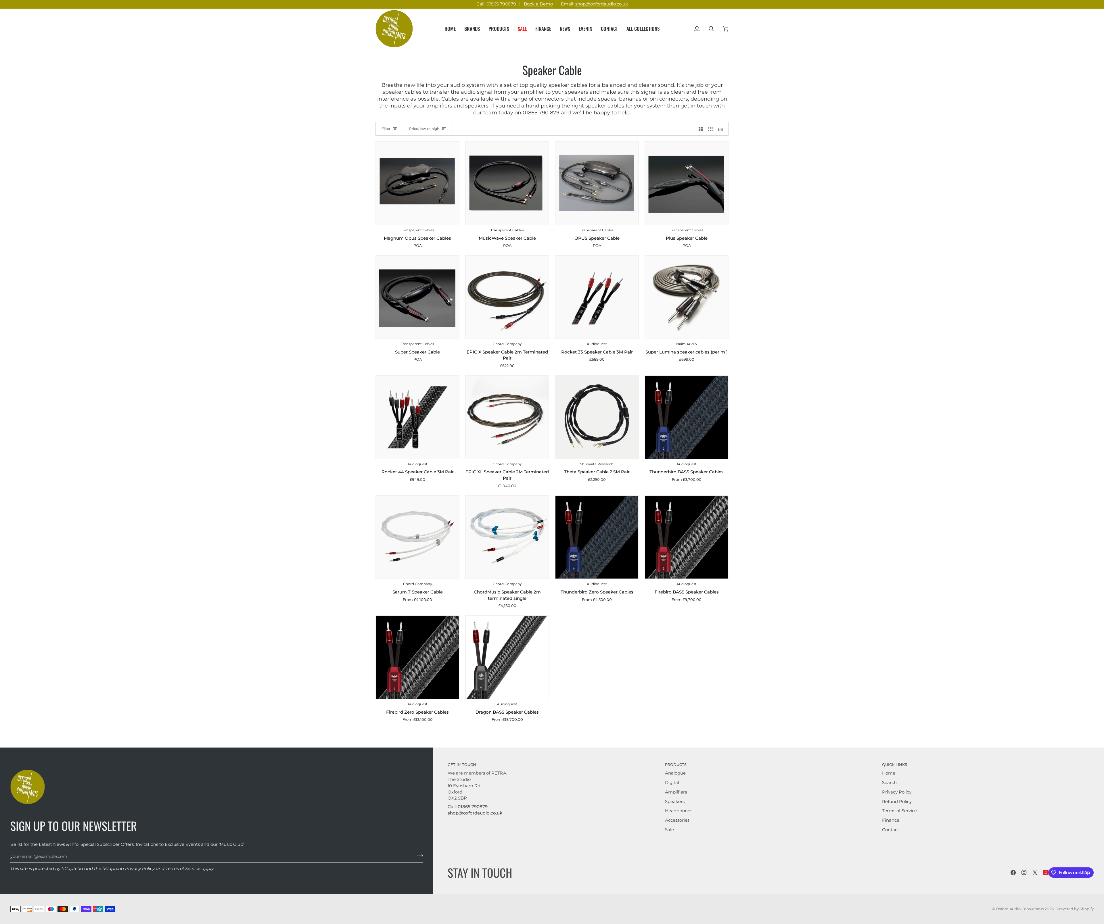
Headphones (678, 810)
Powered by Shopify (1075, 908)
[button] (472, 29)
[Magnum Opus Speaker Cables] (417, 183)
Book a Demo (538, 4)
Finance (890, 820)
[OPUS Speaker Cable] (597, 183)
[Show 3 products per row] (711, 128)
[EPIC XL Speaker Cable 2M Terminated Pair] (507, 417)
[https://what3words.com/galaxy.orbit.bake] (1046, 872)
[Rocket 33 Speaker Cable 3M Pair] (597, 297)
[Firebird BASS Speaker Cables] (687, 537)
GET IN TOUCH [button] (462, 764)
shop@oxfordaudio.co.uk (601, 4)
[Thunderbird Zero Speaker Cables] (597, 537)
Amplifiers (676, 792)
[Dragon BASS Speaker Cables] (507, 657)
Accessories (677, 820)
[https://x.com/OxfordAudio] (1035, 872)
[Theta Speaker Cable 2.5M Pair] (597, 417)
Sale (669, 829)
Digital (672, 782)
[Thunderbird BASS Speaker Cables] (687, 417)
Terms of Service (183, 868)
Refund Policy (897, 801)
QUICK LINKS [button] (894, 764)
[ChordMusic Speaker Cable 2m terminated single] (507, 537)
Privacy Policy (140, 868)
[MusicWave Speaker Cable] (507, 183)
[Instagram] (1024, 872)
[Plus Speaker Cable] (687, 183)
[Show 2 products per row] (701, 128)
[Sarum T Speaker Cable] (417, 537)
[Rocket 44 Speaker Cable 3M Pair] (417, 417)
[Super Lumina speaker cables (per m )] (687, 297)
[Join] (418, 855)
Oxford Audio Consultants (1020, 908)
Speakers (675, 801)
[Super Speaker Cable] (417, 297)
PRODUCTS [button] (676, 764)
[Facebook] (1013, 872)
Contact (890, 829)
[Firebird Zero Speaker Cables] (417, 657)
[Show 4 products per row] (722, 128)
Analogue (675, 773)
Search (889, 782)
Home (888, 773)
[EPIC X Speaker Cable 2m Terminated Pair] (507, 297)
